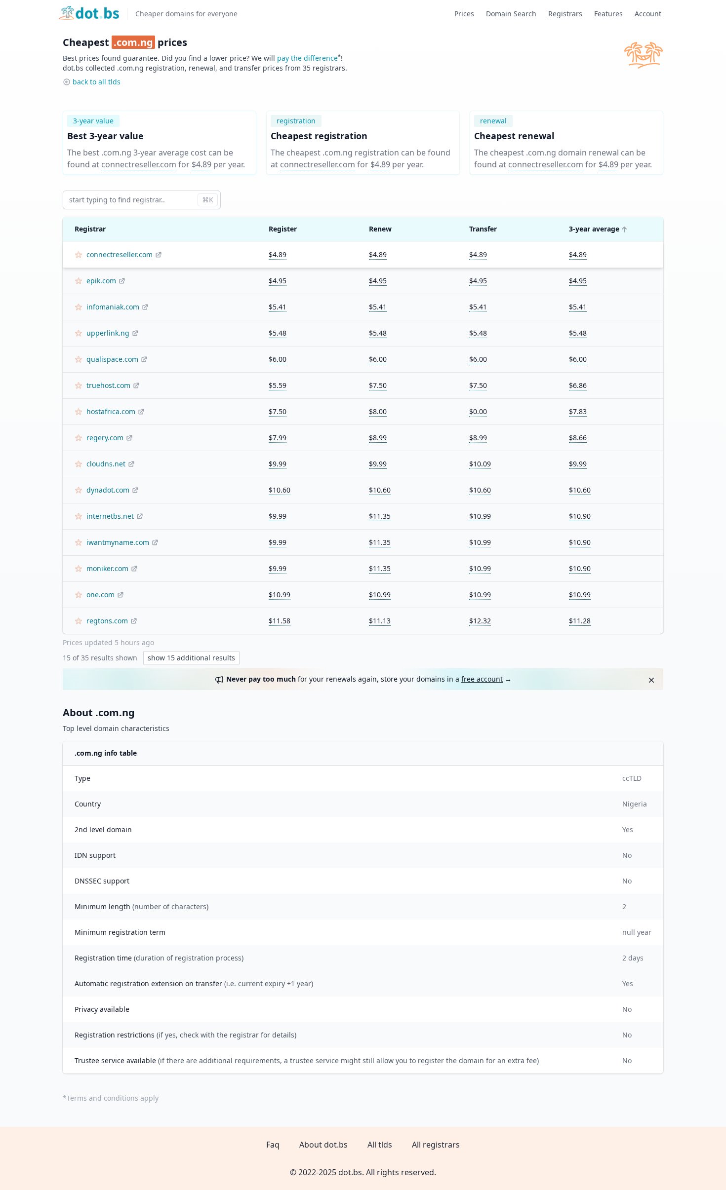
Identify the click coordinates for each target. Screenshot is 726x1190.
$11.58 (279, 620)
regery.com (104, 437)
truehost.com (108, 385)
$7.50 (378, 385)
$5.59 (277, 385)
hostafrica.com (110, 411)
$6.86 (578, 385)
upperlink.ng (107, 333)
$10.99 (480, 516)
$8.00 (378, 411)
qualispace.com (112, 359)
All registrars (436, 1144)
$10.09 (480, 463)
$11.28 (580, 620)
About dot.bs (323, 1144)
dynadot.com (107, 490)
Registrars (565, 13)
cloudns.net (105, 463)
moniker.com (107, 568)
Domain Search (511, 13)
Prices (464, 13)
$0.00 (478, 411)
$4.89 (201, 164)
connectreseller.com (138, 164)
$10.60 (279, 490)
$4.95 (277, 280)
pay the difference (307, 58)
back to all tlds (97, 81)
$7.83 (578, 411)
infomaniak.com (112, 306)
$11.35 (380, 516)
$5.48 (277, 333)
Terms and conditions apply (113, 1098)
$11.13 (380, 620)
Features (608, 13)
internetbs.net (110, 516)
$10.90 (580, 516)
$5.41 (277, 306)
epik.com (101, 280)
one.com (100, 594)
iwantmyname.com (117, 542)
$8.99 (378, 437)
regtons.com (107, 620)
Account (648, 13)
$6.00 (277, 359)
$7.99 (277, 437)
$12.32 (480, 620)
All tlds (379, 1144)
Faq (273, 1144)
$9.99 (277, 463)
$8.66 (578, 437)
